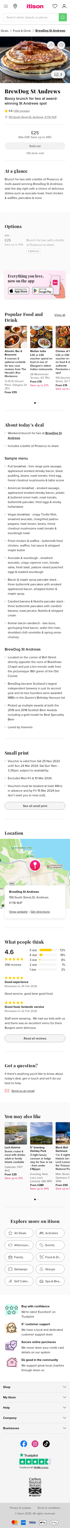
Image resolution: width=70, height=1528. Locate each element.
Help (6, 1407)
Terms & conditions (48, 1508)
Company (10, 1418)
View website (18, 911)
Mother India (38, 351)
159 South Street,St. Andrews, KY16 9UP (33, 117)
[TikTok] (46, 1447)
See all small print (35, 806)
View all (59, 315)
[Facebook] (24, 1447)
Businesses (11, 1428)
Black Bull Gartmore (62, 1149)
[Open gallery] (35, 59)
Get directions (40, 911)
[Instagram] (35, 1447)
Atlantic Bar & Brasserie (13, 353)
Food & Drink (22, 31)
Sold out (35, 146)
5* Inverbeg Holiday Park (38, 1149)
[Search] (63, 17)
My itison (9, 1397)
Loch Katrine (12, 1147)
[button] (35, 403)
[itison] (35, 6)
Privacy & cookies (20, 1508)
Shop (6, 1387)
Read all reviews (35, 1038)
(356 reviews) (21, 111)
